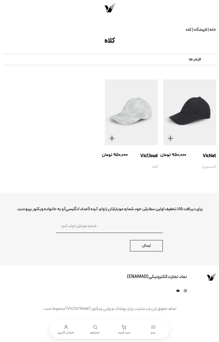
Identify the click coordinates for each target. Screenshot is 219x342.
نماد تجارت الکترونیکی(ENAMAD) (157, 276)
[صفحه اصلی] (109, 8)
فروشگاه (200, 30)
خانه (212, 30)
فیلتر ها (195, 59)
